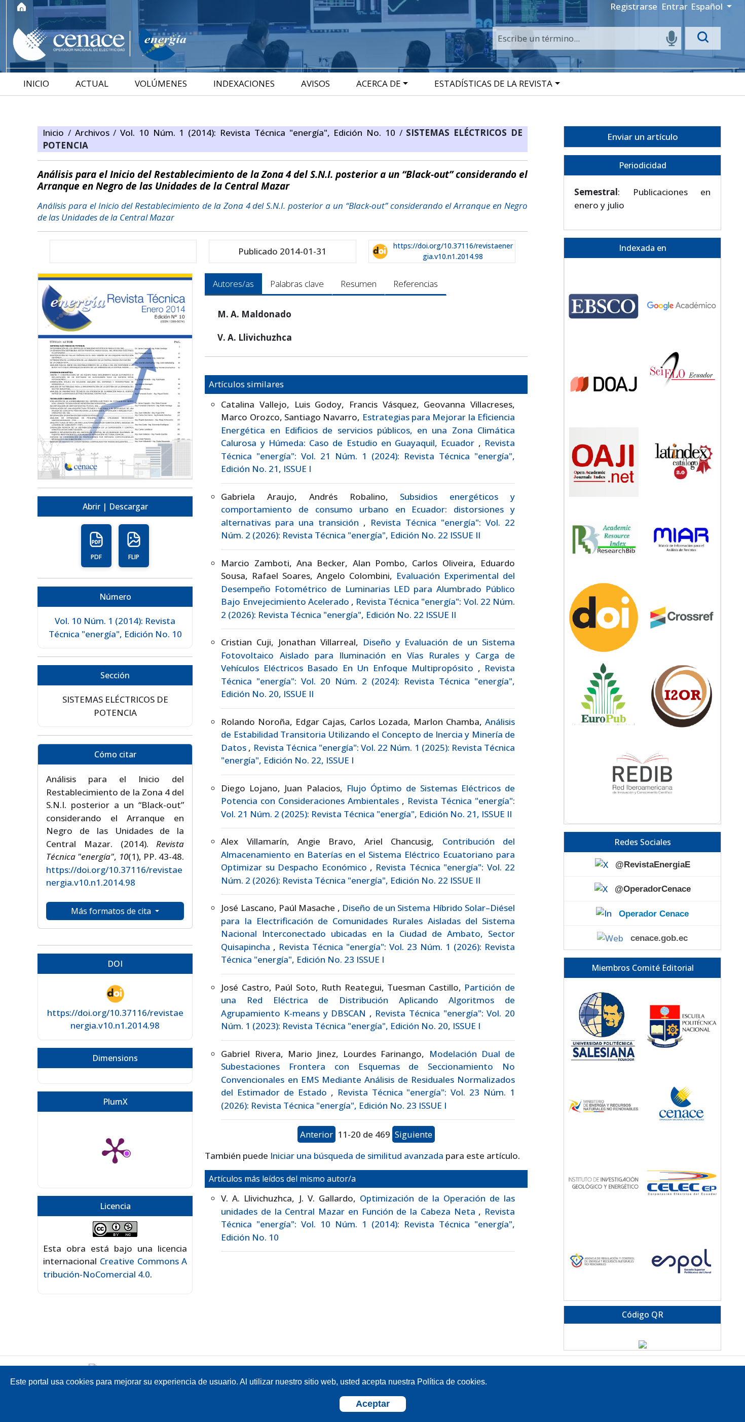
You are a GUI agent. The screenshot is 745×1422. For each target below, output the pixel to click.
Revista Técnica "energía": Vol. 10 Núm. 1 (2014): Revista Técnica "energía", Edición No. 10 (368, 1224)
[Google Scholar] (682, 306)
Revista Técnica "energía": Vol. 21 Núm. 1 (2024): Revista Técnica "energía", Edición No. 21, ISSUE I (368, 456)
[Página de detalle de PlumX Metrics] (115, 1149)
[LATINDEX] (682, 462)
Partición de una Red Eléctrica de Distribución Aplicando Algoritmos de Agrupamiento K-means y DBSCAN (368, 1000)
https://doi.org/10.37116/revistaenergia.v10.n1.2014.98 (453, 251)
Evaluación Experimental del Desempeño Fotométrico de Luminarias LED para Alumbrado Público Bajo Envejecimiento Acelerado (368, 588)
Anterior (316, 1134)
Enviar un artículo (642, 136)
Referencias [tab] (415, 283)
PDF (96, 557)
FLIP (133, 557)
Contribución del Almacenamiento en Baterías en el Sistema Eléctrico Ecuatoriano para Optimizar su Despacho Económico (368, 854)
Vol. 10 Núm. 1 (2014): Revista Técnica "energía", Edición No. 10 (259, 132)
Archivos (94, 132)
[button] (383, 83)
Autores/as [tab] (233, 283)
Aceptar (373, 1404)
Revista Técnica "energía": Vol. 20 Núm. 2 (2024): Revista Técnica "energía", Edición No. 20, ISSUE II (368, 681)
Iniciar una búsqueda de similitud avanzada (356, 1155)
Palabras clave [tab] (297, 283)
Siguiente (413, 1134)
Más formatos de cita (112, 911)
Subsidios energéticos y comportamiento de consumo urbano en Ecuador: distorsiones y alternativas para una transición (368, 509)
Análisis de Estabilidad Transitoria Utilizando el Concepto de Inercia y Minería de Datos (368, 734)
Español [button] (708, 6)
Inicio (55, 132)
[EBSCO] (604, 306)
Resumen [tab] (359, 283)
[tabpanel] (366, 780)
